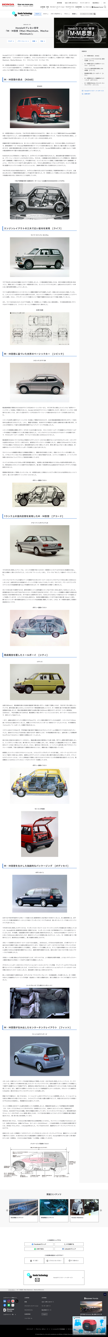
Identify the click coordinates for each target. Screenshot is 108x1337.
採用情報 (59, 2)
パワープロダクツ (55, 13)
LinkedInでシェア (70, 1249)
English (44, 1314)
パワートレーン (22, 41)
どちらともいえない (55, 1260)
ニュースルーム (87, 7)
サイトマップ (30, 1329)
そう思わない (75, 1260)
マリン (66, 13)
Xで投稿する (70, 1244)
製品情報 (95, 2)
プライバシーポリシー (41, 1329)
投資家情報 (78, 7)
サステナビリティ (70, 7)
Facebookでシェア (40, 1244)
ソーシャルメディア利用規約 (58, 1329)
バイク (45, 13)
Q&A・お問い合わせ (70, 2)
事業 (47, 7)
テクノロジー (11, 1289)
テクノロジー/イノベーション (57, 7)
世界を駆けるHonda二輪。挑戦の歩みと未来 (91, 1315)
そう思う (35, 1260)
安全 (41, 41)
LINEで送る (40, 1249)
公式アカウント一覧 (8, 1314)
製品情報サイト (45, 1310)
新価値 (74, 13)
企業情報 (42, 7)
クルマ (37, 13)
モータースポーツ (85, 2)
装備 (33, 41)
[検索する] (105, 7)
